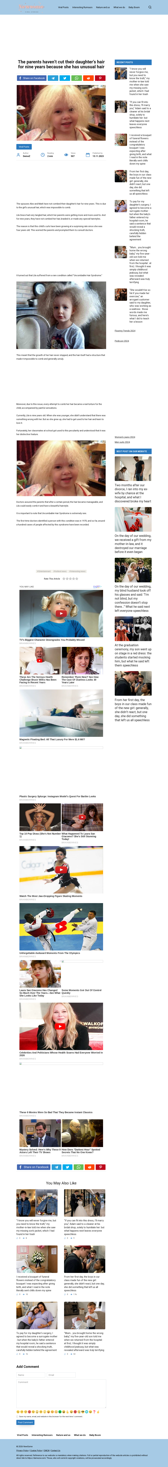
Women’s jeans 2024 (125, 437)
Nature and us (103, 7)
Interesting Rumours (82, 7)
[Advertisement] (84, 39)
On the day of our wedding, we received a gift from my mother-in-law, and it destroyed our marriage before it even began (133, 544)
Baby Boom (134, 7)
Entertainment (45, 571)
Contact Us (55, 1450)
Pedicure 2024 (122, 341)
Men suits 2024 (122, 442)
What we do (119, 7)
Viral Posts (63, 7)
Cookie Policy (36, 1450)
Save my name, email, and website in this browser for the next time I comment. (51, 1417)
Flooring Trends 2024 (125, 330)
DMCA (46, 1450)
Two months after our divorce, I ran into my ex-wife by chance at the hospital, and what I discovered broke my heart (133, 493)
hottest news (60, 571)
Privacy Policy (22, 1450)
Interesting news (78, 571)
